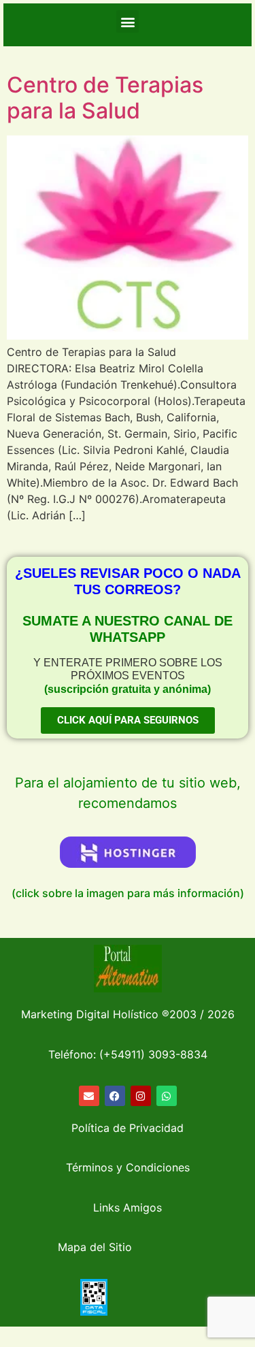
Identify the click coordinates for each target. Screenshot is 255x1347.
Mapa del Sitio (95, 1247)
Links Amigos (127, 1207)
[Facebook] (115, 1096)
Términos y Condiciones (128, 1167)
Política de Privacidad (127, 1128)
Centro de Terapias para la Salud (105, 97)
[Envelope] (89, 1096)
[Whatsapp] (166, 1096)
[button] (127, 21)
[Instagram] (141, 1096)
